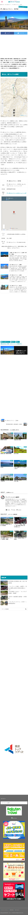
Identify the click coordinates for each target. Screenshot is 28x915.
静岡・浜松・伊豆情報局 (11, 912)
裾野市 (13, 341)
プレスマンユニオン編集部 (12, 497)
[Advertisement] (14, 46)
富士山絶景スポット (6, 341)
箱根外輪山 (4, 343)
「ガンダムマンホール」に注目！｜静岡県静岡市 (17, 602)
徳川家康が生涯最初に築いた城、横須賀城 (17, 582)
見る (18, 341)
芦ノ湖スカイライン (12, 343)
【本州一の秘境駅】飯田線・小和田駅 (17, 597)
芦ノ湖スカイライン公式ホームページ (16, 193)
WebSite (8, 509)
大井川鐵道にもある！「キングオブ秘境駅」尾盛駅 (17, 592)
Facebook (19, 509)
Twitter (14, 509)
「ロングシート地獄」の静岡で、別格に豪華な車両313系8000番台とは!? (17, 588)
